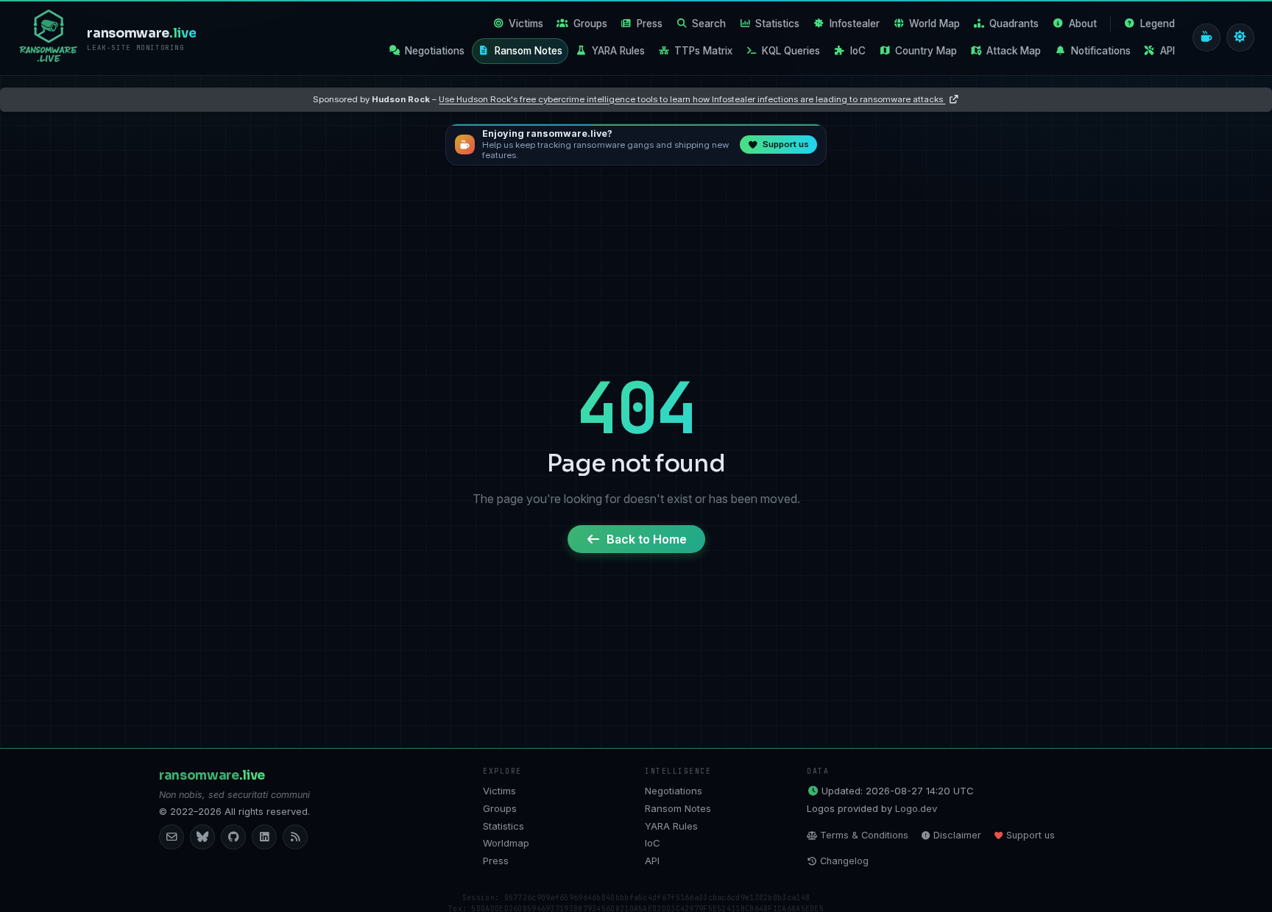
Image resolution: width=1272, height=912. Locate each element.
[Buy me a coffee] (1206, 37)
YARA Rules (618, 51)
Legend (1157, 23)
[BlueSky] (202, 836)
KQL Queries (791, 51)
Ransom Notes (528, 51)
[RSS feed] (295, 836)
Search (709, 23)
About (1083, 23)
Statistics (777, 23)
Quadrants (1014, 23)
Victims (526, 23)
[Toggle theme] (1240, 37)
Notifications (1101, 51)
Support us (1030, 835)
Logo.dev (916, 808)
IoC (858, 51)
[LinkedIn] (264, 836)
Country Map (926, 51)
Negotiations (434, 51)
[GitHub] (233, 836)
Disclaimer (957, 835)
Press (649, 23)
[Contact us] (171, 836)
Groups (590, 23)
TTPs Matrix (703, 51)
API (1167, 51)
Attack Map (1013, 51)
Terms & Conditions (864, 835)
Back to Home (647, 539)
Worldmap (506, 843)
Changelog (844, 860)
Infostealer (855, 23)
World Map (934, 23)
